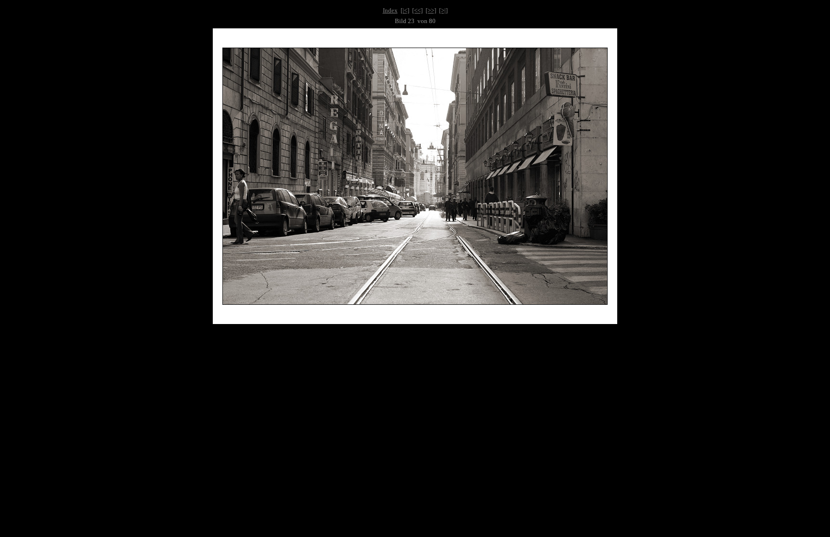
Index (390, 10)
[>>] (431, 10)
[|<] (405, 10)
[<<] (417, 10)
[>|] (443, 10)
